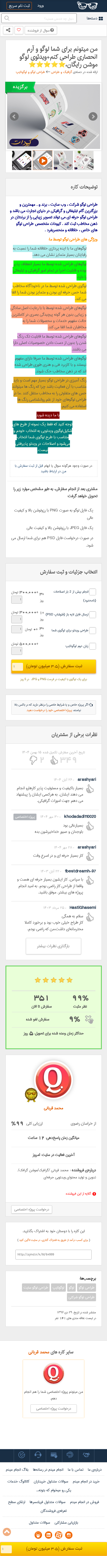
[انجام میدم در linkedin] (48, 1535)
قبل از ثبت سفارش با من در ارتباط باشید (40, 468)
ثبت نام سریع (19, 5)
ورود (40, 5)
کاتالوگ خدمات (18, 1481)
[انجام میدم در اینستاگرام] (68, 1535)
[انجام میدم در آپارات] (58, 1535)
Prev (14, 116)
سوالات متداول (39, 1522)
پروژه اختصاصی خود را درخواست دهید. (49, 710)
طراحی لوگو (86, 1287)
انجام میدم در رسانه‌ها (48, 1469)
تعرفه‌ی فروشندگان (54, 1510)
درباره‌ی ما (95, 1469)
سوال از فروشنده (39, 30)
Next (93, 116)
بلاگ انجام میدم (17, 1469)
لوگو (71, 1287)
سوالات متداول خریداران (51, 1481)
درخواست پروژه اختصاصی (31, 1209)
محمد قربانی (38, 1352)
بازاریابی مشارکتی (66, 1522)
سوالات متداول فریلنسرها (48, 1502)
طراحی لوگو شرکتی (81, 1297)
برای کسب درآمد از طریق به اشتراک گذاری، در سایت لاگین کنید (54, 1240)
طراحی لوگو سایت (36, 1287)
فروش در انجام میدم (84, 1502)
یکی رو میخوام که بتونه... (53, 1490)
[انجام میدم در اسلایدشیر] (38, 1535)
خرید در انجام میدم (86, 1481)
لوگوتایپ (58, 1287)
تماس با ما (75, 1469)
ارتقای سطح (16, 1502)
